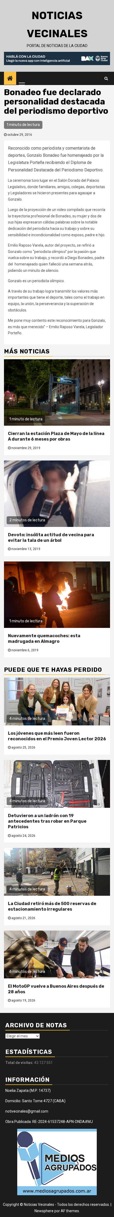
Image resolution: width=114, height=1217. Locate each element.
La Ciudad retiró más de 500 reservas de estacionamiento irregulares (52, 906)
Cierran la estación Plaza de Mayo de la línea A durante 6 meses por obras (56, 436)
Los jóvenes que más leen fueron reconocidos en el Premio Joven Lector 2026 (57, 736)
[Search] (106, 78)
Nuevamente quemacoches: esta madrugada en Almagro (44, 638)
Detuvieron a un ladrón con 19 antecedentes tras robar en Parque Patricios (47, 821)
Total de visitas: (19, 1062)
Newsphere (44, 1211)
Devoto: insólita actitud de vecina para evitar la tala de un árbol (51, 537)
